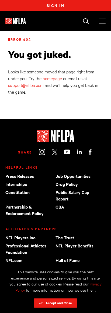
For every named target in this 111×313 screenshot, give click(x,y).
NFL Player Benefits (74, 246)
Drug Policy (67, 184)
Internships (16, 184)
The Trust (65, 237)
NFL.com (13, 260)
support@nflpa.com (26, 85)
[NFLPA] (55, 136)
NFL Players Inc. (20, 237)
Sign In (56, 5)
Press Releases (19, 176)
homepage (52, 78)
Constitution (17, 192)
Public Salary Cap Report (72, 195)
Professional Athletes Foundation (25, 249)
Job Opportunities (73, 176)
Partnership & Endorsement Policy (24, 210)
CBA (60, 207)
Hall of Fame (67, 260)
